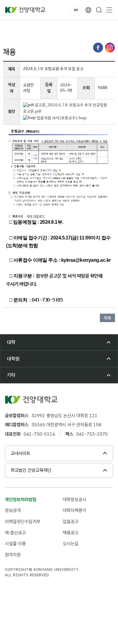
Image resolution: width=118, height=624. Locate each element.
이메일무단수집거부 (22, 521)
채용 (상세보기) (101, 26)
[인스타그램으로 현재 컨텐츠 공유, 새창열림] (110, 48)
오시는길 (70, 543)
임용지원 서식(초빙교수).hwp (62, 118)
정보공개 (13, 510)
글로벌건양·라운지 (41, 26)
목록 (107, 318)
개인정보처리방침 (20, 499)
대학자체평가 (74, 510)
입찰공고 (70, 521)
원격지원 (13, 555)
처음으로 (10, 26)
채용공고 (70, 533)
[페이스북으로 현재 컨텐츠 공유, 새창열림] (98, 48)
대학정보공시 (74, 499)
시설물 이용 (15, 543)
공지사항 (72, 26)
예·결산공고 (15, 533)
